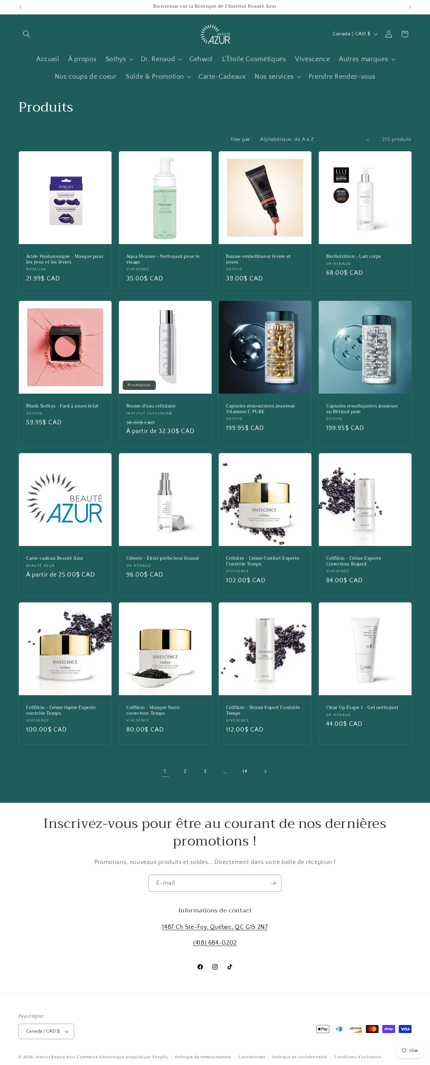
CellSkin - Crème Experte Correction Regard (353, 561)
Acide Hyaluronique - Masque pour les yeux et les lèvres (64, 260)
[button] (26, 34)
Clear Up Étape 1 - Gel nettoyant (362, 708)
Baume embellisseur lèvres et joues (258, 260)
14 (245, 771)
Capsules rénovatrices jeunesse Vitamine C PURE (260, 409)
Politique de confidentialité (299, 1057)
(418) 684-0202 (215, 943)
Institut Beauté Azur (55, 1057)
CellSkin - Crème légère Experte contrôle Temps (61, 711)
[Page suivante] (265, 771)
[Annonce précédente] (20, 7)
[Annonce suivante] (409, 7)
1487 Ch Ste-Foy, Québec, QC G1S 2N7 (215, 927)
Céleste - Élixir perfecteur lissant (162, 558)
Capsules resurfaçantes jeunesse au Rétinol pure (362, 409)
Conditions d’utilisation (357, 1057)
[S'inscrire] (273, 883)
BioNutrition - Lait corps (353, 257)
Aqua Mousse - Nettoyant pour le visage (163, 260)
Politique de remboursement (203, 1057)
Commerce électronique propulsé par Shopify (122, 1057)
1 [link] (165, 771)
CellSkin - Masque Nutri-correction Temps (153, 711)
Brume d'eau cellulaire (151, 406)
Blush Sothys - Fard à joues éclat (62, 406)
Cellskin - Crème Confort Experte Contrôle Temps (262, 561)
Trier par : (241, 139)
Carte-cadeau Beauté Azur (54, 558)
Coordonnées (252, 1057)
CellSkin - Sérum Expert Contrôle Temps (263, 711)
